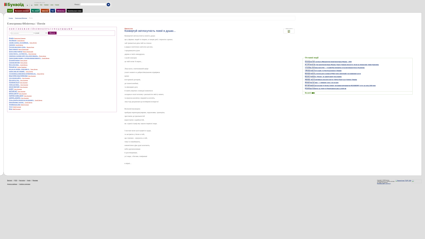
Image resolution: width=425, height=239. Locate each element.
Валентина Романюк (19, 38)
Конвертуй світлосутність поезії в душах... (150, 30)
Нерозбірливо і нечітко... (16, 102)
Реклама (57, 4)
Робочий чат (13, 67)
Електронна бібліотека (21, 18)
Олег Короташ (32, 53)
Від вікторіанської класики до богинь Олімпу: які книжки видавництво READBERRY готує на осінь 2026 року (340, 85)
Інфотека (45, 11)
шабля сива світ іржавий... (17, 71)
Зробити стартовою (24, 184)
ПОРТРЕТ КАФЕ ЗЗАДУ (16, 96)
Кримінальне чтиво (75, 11)
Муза (10, 109)
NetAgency (384, 183)
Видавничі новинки (22, 11)
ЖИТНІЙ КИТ (13, 91)
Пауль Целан (42, 56)
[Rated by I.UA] (417, 182)
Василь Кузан (30, 47)
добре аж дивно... (14, 85)
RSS (41, 4)
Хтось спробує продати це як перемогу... (21, 100)
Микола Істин (129, 28)
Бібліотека (61, 11)
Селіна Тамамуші (21, 67)
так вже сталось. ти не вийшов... (19, 42)
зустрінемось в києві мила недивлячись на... (22, 73)
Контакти (46, 4)
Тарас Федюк (33, 42)
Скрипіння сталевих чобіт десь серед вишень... (24, 56)
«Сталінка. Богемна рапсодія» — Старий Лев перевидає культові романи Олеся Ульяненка (335, 67)
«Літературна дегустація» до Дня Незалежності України (323, 70)
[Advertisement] (357, 19)
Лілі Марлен (13, 40)
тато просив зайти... (15, 78)
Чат (52, 11)
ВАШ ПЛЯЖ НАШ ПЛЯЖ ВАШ (18, 76)
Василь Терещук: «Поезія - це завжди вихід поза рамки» (323, 76)
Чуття (11, 107)
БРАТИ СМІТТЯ (13, 93)
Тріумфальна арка (14, 104)
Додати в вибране (12, 184)
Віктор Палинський (23, 49)
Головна (11, 18)
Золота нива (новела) (16, 51)
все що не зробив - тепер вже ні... (19, 69)
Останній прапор (14, 60)
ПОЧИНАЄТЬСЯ (14, 82)
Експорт (36, 4)
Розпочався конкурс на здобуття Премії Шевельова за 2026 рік (325, 88)
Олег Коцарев (32, 76)
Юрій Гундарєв (25, 104)
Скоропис (12, 45)
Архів (51, 4)
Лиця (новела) (13, 49)
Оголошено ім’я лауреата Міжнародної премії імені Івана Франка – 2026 (328, 62)
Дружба (11, 38)
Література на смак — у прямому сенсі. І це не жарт (322, 82)
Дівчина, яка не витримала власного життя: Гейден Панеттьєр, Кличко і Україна (331, 79)
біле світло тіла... (14, 80)
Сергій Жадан (21, 40)
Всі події (308, 93)
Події (10, 11)
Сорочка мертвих (14, 62)
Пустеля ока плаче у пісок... (17, 47)
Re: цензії (35, 11)
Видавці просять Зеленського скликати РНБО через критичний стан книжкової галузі (333, 73)
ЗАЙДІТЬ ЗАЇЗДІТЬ (14, 98)
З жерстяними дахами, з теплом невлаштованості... (25, 58)
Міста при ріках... (14, 65)
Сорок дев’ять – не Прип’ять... (18, 54)
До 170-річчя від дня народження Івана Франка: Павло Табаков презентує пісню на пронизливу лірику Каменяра (342, 65)
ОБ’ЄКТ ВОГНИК (14, 87)
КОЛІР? (11, 89)
